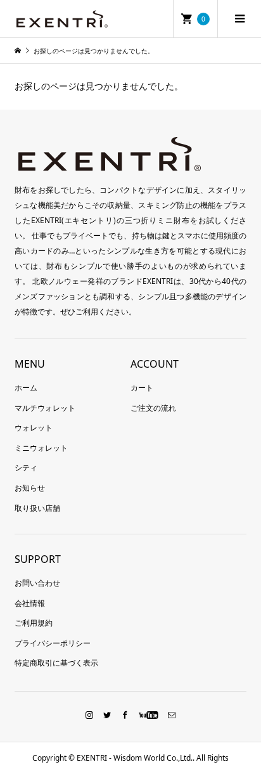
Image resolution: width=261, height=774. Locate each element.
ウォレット (34, 427)
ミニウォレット (41, 447)
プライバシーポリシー (53, 643)
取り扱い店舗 (37, 508)
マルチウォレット (45, 408)
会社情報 (30, 603)
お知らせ (30, 487)
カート (141, 387)
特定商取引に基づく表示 (56, 662)
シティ (26, 467)
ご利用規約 (34, 622)
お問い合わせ (37, 582)
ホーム (26, 387)
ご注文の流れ (153, 408)
